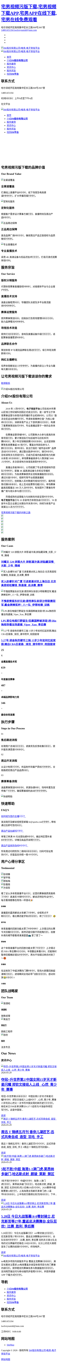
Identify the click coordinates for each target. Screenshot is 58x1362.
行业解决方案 (8, 160)
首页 (9, 57)
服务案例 (11, 64)
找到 (13, 74)
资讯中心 (11, 67)
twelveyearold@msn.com (25, 30)
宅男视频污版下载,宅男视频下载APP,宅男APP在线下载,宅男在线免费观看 (29, 13)
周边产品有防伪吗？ (14, 845)
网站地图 (5, 1359)
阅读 (3, 1115)
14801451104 (7, 30)
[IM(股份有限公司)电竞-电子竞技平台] (20, 48)
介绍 (17, 60)
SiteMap (10, 1345)
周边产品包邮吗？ (12, 831)
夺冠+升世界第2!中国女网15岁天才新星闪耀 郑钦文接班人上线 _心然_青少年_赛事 (29, 1084)
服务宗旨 (11, 70)
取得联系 (5, 383)
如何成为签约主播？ (13, 816)
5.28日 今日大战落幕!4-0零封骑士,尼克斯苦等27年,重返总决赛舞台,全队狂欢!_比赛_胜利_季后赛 (29, 1221)
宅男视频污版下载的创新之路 (29, 160)
